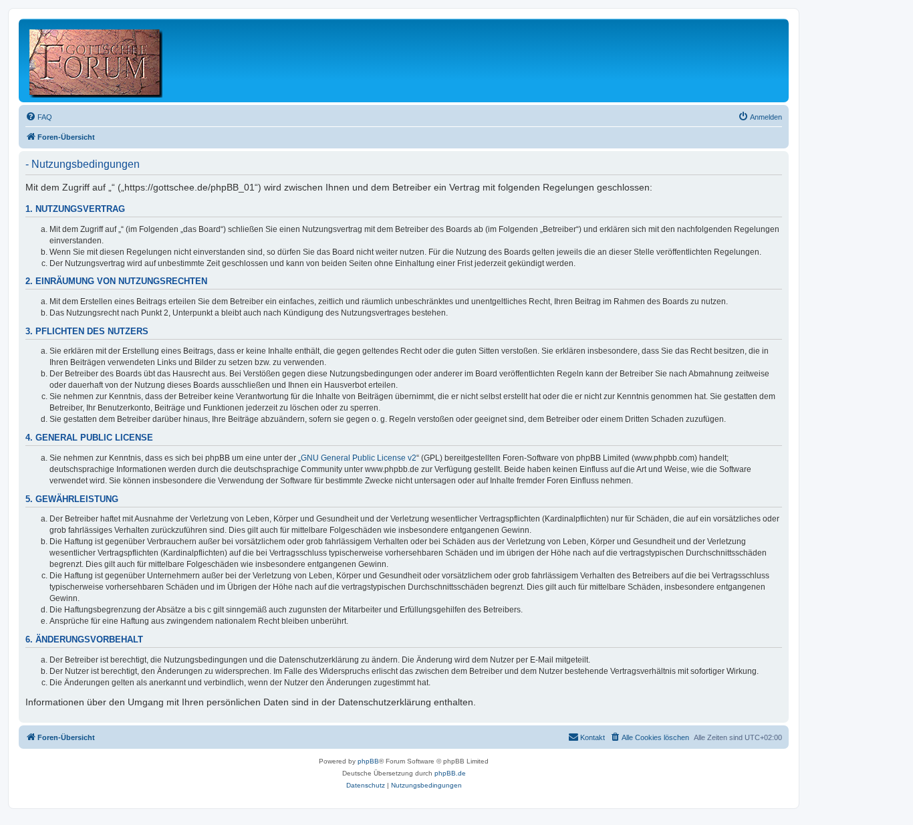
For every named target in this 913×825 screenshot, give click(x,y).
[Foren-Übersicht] (96, 60)
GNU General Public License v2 (358, 458)
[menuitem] (38, 117)
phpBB (368, 761)
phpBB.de (450, 773)
